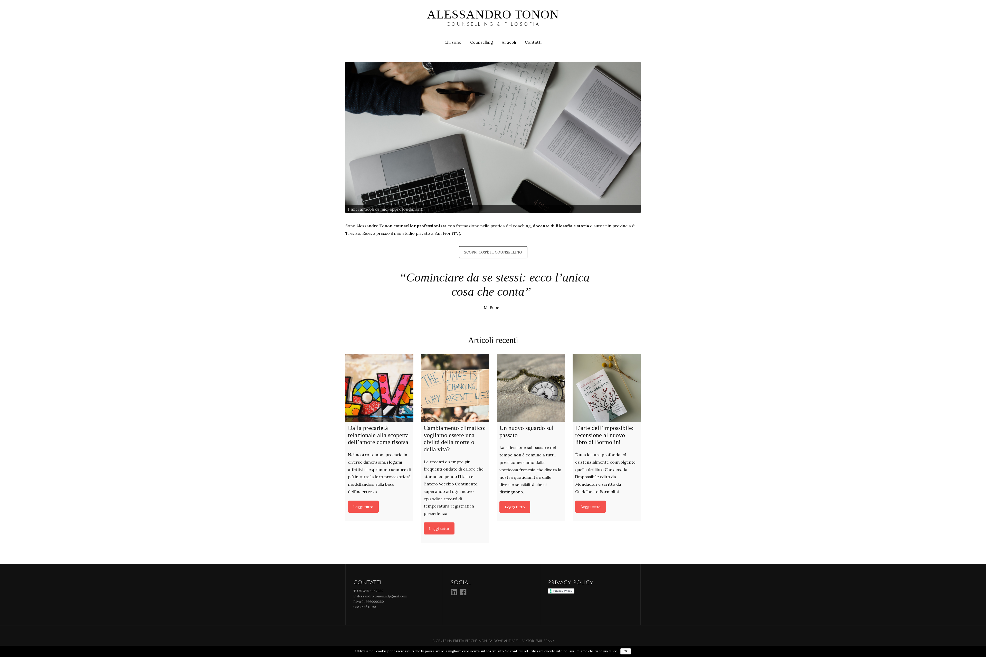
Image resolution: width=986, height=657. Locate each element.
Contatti (533, 42)
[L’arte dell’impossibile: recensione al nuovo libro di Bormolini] (607, 388)
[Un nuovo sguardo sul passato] (531, 388)
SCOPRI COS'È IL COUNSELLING (493, 252)
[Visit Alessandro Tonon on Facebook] (463, 594)
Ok (626, 651)
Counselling (481, 42)
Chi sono (452, 42)
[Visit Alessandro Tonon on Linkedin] (454, 594)
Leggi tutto (363, 506)
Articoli (509, 42)
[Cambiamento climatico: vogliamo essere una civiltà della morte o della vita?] (455, 388)
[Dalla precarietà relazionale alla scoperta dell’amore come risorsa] (379, 388)
